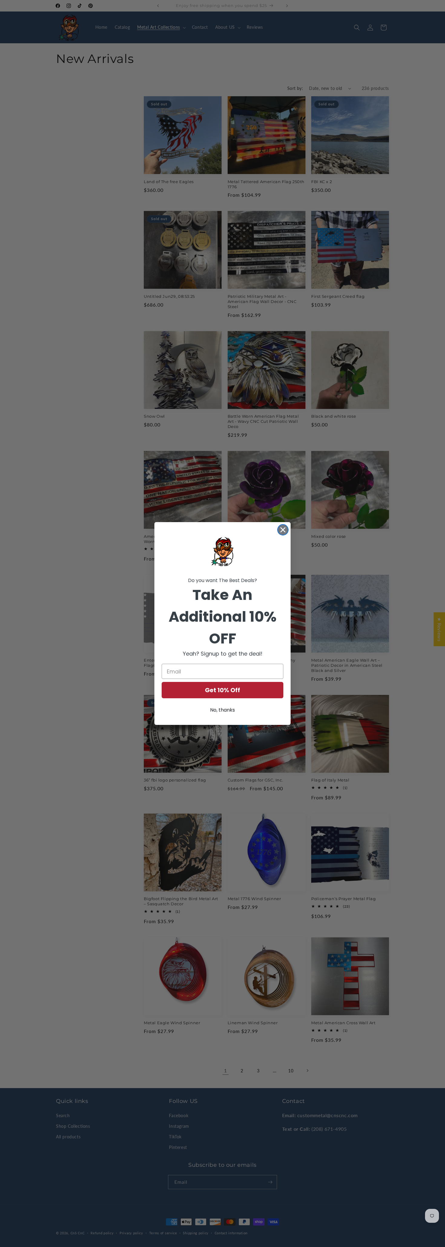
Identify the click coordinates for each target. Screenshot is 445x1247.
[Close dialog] (283, 530)
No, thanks (222, 709)
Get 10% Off (222, 690)
